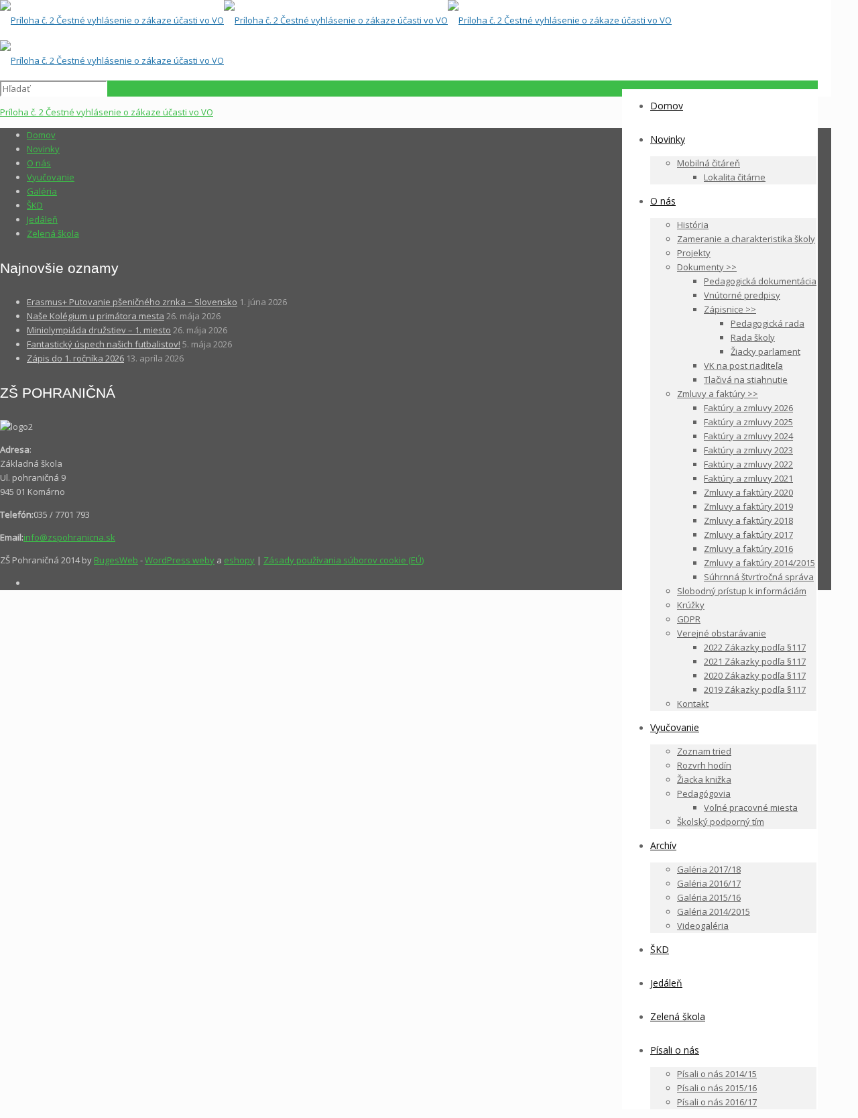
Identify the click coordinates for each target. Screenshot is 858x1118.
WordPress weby (179, 560)
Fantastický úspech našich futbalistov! (103, 344)
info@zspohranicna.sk (69, 537)
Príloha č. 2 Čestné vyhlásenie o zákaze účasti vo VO (106, 112)
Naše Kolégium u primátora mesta (95, 316)
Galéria (42, 191)
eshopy (239, 560)
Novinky (43, 149)
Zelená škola (53, 233)
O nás (39, 163)
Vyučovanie (50, 177)
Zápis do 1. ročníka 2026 (75, 358)
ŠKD (35, 205)
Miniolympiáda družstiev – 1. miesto (99, 330)
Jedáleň (42, 219)
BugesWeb (116, 560)
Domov (41, 135)
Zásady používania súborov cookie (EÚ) (343, 560)
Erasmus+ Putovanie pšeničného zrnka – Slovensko (132, 302)
